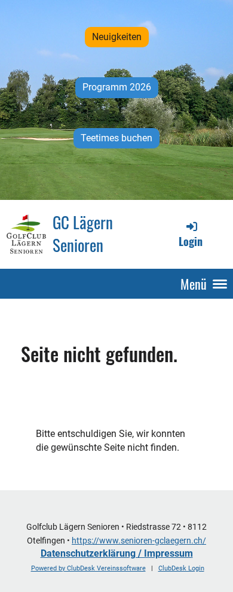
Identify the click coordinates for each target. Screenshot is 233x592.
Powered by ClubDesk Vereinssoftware (88, 568)
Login (191, 241)
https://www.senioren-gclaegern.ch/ (139, 541)
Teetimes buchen (116, 138)
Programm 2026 (116, 87)
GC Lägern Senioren (83, 233)
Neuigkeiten (117, 36)
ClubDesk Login (181, 568)
